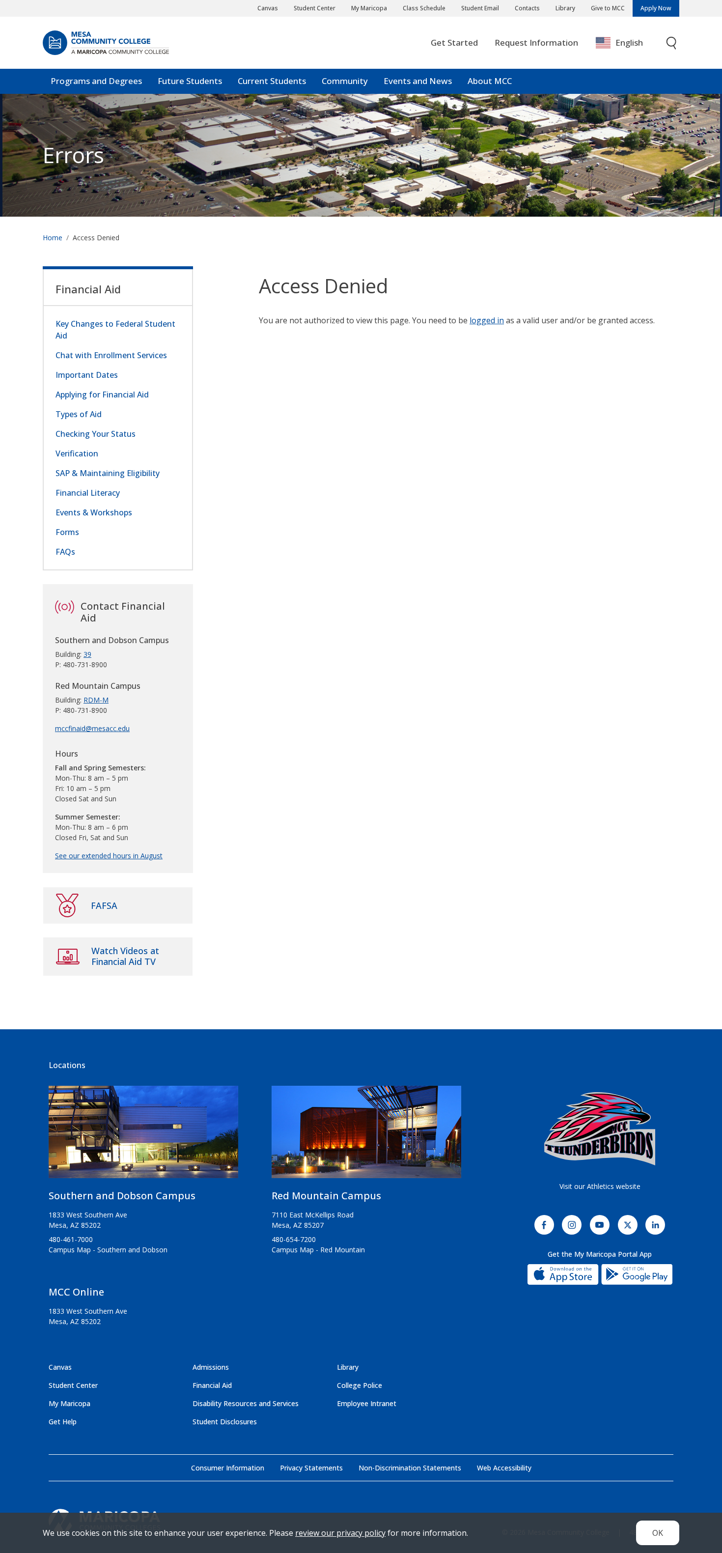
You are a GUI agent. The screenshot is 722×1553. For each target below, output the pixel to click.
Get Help (63, 1421)
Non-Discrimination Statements (410, 1467)
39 (87, 654)
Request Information (536, 42)
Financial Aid (88, 289)
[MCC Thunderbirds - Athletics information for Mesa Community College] (599, 1129)
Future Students (190, 80)
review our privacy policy (340, 1532)
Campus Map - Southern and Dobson (108, 1249)
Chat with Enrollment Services (111, 355)
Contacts (527, 8)
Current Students (272, 80)
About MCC (490, 80)
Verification (77, 453)
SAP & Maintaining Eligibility (108, 473)
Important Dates (87, 374)
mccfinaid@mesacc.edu (92, 728)
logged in (487, 320)
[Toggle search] (672, 43)
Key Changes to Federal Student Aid (115, 329)
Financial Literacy (88, 492)
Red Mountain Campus (326, 1195)
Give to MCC (608, 8)
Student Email (480, 8)
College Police (359, 1385)
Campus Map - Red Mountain (318, 1249)
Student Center (314, 8)
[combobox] (626, 43)
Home (52, 237)
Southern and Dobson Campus (122, 1195)
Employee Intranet (366, 1403)
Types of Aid (79, 414)
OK (657, 1532)
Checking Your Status (96, 433)
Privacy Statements (311, 1467)
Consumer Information (227, 1467)
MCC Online (76, 1292)
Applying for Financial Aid (102, 394)
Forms (67, 532)
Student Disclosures (225, 1421)
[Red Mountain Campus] (366, 1136)
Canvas (267, 8)
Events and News (418, 80)
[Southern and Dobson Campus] (143, 1136)
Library (565, 8)
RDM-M (96, 700)
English (629, 42)
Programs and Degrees (96, 80)
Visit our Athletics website (599, 1186)
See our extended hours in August (109, 855)
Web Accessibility (504, 1467)
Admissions (211, 1367)
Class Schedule (424, 8)
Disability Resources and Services (246, 1403)
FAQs (65, 551)
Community (345, 80)
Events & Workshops (94, 512)
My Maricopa (369, 8)
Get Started (454, 42)
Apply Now (655, 8)
